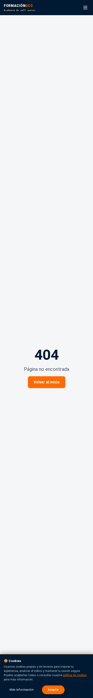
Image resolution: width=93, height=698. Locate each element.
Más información (21, 689)
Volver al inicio (47, 382)
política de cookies (75, 675)
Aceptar (53, 689)
